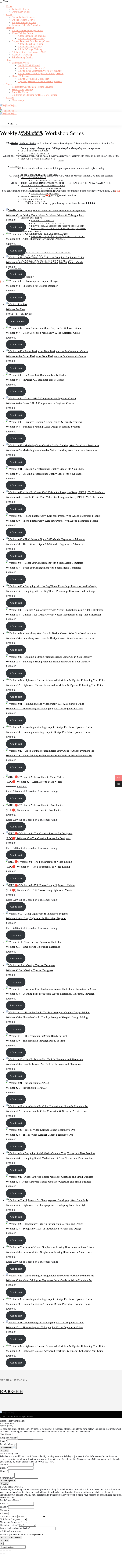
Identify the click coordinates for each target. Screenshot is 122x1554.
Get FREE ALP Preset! (29, 65)
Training (10, 28)
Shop (8, 60)
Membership (18, 100)
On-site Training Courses (23, 19)
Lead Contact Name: (10, 1500)
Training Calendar (20, 9)
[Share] (7, 1550)
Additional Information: (11, 1531)
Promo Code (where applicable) (15, 1528)
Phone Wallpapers (20, 76)
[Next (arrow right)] (4, 1553)
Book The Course (20, 92)
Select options (17, 320)
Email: (4, 1467)
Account (10, 97)
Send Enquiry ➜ (8, 1481)
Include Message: (8, 1444)
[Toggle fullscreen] (4, 1550)
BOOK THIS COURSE (11, 1537)
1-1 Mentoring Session (22, 57)
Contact (9, 84)
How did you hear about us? (13, 1534)
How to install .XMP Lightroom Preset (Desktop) (41, 73)
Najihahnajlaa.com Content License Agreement (40, 81)
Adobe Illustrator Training (30, 46)
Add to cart (16, 227)
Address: (4, 1513)
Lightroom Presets (20, 62)
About (9, 14)
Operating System (9, 1525)
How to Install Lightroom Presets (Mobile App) (40, 70)
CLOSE (4, 1451)
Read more (16, 934)
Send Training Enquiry (22, 89)
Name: (4, 1464)
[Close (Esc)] (10, 1550)
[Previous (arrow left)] (1, 1553)
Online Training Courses (23, 17)
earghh (11, 1391)
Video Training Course (22, 33)
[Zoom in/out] (1, 1550)
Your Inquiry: (7, 1477)
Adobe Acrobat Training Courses (27, 30)
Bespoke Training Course (24, 22)
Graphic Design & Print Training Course (31, 41)
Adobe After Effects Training (31, 38)
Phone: (4, 1471)
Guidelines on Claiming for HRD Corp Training (34, 95)
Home (9, 6)
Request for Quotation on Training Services (32, 87)
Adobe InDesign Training (30, 49)
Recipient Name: (9, 1437)
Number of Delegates (11, 1522)
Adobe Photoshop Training (30, 44)
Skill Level (6, 1519)
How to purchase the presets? (31, 68)
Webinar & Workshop (22, 54)
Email (3, 1441)
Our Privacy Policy (21, 11)
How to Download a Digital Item (33, 79)
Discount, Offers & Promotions (26, 25)
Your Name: (6, 1434)
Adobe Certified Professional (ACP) (29, 52)
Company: (5, 1510)
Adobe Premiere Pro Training (32, 36)
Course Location (8, 1516)
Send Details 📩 (8, 1448)
